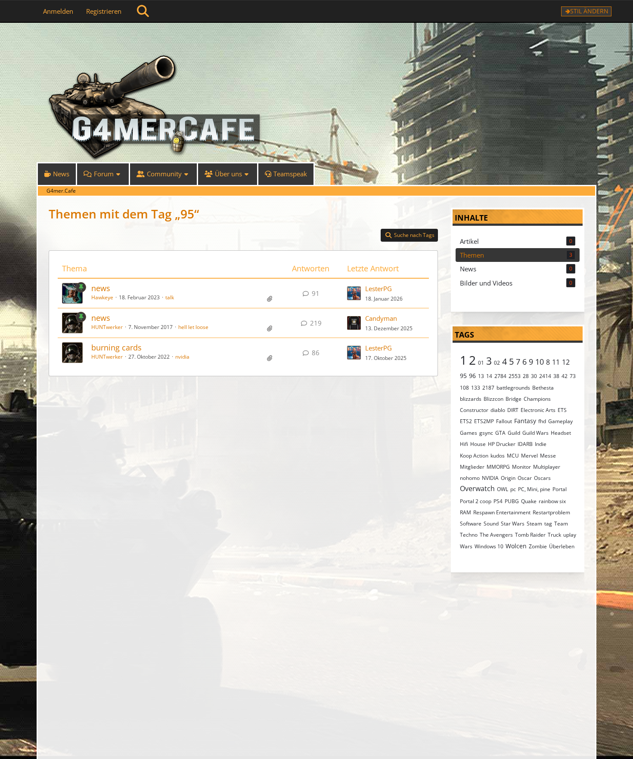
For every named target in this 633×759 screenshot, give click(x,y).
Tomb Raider (530, 534)
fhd (542, 421)
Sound (491, 523)
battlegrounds (513, 387)
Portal (559, 489)
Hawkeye (102, 297)
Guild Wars (535, 432)
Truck (554, 534)
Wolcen (516, 546)
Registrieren (103, 11)
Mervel (529, 455)
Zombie (538, 546)
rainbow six (552, 501)
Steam (534, 523)
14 (489, 376)
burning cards (116, 347)
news (100, 288)
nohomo (470, 478)
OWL (502, 489)
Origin (508, 478)
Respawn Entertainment (502, 512)
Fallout (504, 421)
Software (470, 523)
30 (534, 376)
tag (548, 523)
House (478, 444)
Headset (561, 432)
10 (539, 361)
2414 (545, 376)
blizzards (470, 399)
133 (475, 387)
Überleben (561, 546)
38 (556, 376)
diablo (497, 410)
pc (513, 489)
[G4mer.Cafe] (316, 38)
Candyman (381, 318)
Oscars (542, 478)
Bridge (513, 399)
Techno (469, 534)
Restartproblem (551, 512)
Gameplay (560, 421)
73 (573, 376)
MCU (513, 455)
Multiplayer (546, 466)
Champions (537, 399)
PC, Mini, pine (534, 489)
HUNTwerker (107, 327)
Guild (514, 432)
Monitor (521, 466)
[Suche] (143, 11)
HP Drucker (501, 444)
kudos (497, 455)
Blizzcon (493, 399)
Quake (529, 501)
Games (468, 432)
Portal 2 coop (475, 501)
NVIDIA (490, 478)
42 (565, 376)
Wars (466, 546)
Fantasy (525, 421)
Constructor (474, 410)
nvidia (182, 356)
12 (566, 362)
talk (169, 297)
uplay (569, 534)
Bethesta (543, 387)
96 (472, 376)
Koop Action (474, 455)
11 (556, 362)
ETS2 (466, 421)
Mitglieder (472, 466)
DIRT (512, 410)
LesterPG (378, 288)
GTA (500, 432)
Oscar (525, 478)
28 (526, 376)
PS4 (498, 501)
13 (481, 376)
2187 (488, 387)
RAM (465, 512)
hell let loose (193, 327)
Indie (540, 444)
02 (497, 362)
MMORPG (498, 466)
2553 (515, 376)
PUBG (512, 501)
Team (561, 523)
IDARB (525, 444)
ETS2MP (484, 421)
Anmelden (58, 11)
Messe (548, 455)
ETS (562, 410)
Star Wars (512, 523)
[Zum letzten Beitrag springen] (354, 293)
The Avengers (496, 534)
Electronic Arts (538, 410)
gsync (486, 432)
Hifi (464, 444)
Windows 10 (489, 546)
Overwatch (477, 488)
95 (463, 376)
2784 (500, 376)
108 (464, 387)
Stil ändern (589, 11)
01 (481, 362)
